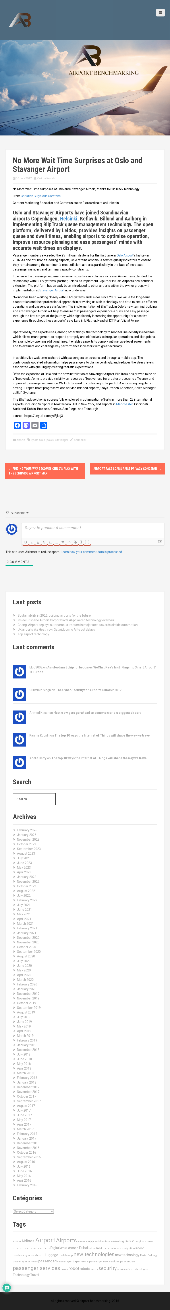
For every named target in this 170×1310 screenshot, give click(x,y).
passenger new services (104, 1261)
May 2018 (24, 1064)
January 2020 (26, 989)
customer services (38, 1248)
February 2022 (27, 900)
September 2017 (29, 1101)
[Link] (75, 542)
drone (64, 1248)
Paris (143, 1255)
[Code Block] (69, 542)
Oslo (42, 440)
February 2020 (27, 984)
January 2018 (26, 1082)
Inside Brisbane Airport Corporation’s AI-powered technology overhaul (66, 620)
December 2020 (28, 937)
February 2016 (27, 1185)
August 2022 (26, 891)
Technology (21, 1275)
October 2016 (26, 1152)
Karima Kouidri (46, 178)
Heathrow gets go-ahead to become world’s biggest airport (97, 713)
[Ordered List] (50, 542)
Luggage (51, 1255)
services (122, 1269)
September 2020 (29, 951)
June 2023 (24, 863)
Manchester (124, 404)
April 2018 (24, 1068)
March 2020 (25, 979)
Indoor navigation (124, 1248)
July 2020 (24, 961)
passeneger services (25, 1261)
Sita (130, 1269)
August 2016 (26, 1162)
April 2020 (24, 975)
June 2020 (24, 965)
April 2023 (24, 872)
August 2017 (26, 1106)
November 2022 (28, 881)
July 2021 (24, 905)
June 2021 (24, 909)
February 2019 (27, 1040)
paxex (50, 440)
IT (43, 1255)
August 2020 (26, 956)
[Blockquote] (63, 542)
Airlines (28, 1241)
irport (34, 440)
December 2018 (28, 1050)
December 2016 (28, 1143)
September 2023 (29, 849)
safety (94, 1269)
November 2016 (28, 1148)
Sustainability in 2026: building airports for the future (54, 615)
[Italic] (32, 542)
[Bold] (26, 542)
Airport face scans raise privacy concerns (127, 468)
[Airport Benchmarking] (20, 20)
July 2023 (24, 858)
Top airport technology (33, 634)
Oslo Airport (125, 255)
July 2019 (24, 1017)
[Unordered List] (57, 542)
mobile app (66, 1255)
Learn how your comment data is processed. (92, 552)
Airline (17, 1241)
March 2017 (25, 1129)
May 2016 (24, 1176)
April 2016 (24, 1180)
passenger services (36, 1268)
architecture (102, 1241)
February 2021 (27, 928)
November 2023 (28, 839)
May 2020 (24, 970)
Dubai (83, 1248)
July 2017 (24, 1110)
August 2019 (26, 1012)
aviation (115, 1241)
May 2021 (24, 914)
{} (81, 541)
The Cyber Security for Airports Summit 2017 (89, 690)
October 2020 (26, 947)
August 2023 (26, 853)
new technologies (93, 1254)
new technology (127, 1255)
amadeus (82, 1241)
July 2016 (24, 1166)
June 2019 (24, 1021)
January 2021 (26, 933)
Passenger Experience (72, 1261)
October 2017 (26, 1096)
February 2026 (27, 830)
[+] (87, 541)
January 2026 (26, 835)
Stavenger (61, 440)
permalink (80, 440)
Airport (20, 440)
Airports (66, 1240)
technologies (140, 1269)
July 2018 (24, 1054)
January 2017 (26, 1138)
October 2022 (26, 886)
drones (73, 1248)
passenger (47, 1261)
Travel (34, 1275)
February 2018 (27, 1078)
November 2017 (28, 1092)
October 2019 (26, 1003)
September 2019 (29, 1007)
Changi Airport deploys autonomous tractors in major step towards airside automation (78, 625)
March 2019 (25, 1036)
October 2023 (26, 844)
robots (85, 1269)
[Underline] (38, 542)
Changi (136, 1241)
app (91, 1241)
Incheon (108, 1248)
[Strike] (44, 542)
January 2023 (26, 877)
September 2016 (29, 1157)
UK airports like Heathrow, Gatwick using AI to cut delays (56, 629)
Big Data (125, 1241)
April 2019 (24, 1031)
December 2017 (28, 1087)
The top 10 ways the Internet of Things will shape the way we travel (102, 735)
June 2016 (24, 1171)
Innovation (34, 1255)
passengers (127, 1261)
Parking (152, 1255)
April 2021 (24, 919)
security (108, 1268)
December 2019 (28, 993)
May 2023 (24, 867)
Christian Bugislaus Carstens (41, 196)
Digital (55, 1248)
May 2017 (24, 1120)
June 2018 (24, 1059)
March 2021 (25, 923)
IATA (99, 1248)
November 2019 (28, 998)
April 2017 (24, 1124)
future (92, 1248)
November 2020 (28, 942)
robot (74, 1268)
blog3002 (35, 667)
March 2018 (25, 1073)
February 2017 (27, 1134)
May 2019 (24, 1026)
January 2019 (26, 1045)
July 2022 (24, 895)
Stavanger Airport (51, 290)
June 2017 (24, 1115)
